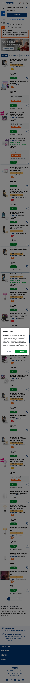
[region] (15, 341)
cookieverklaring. (8, 346)
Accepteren (21, 351)
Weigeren (9, 351)
